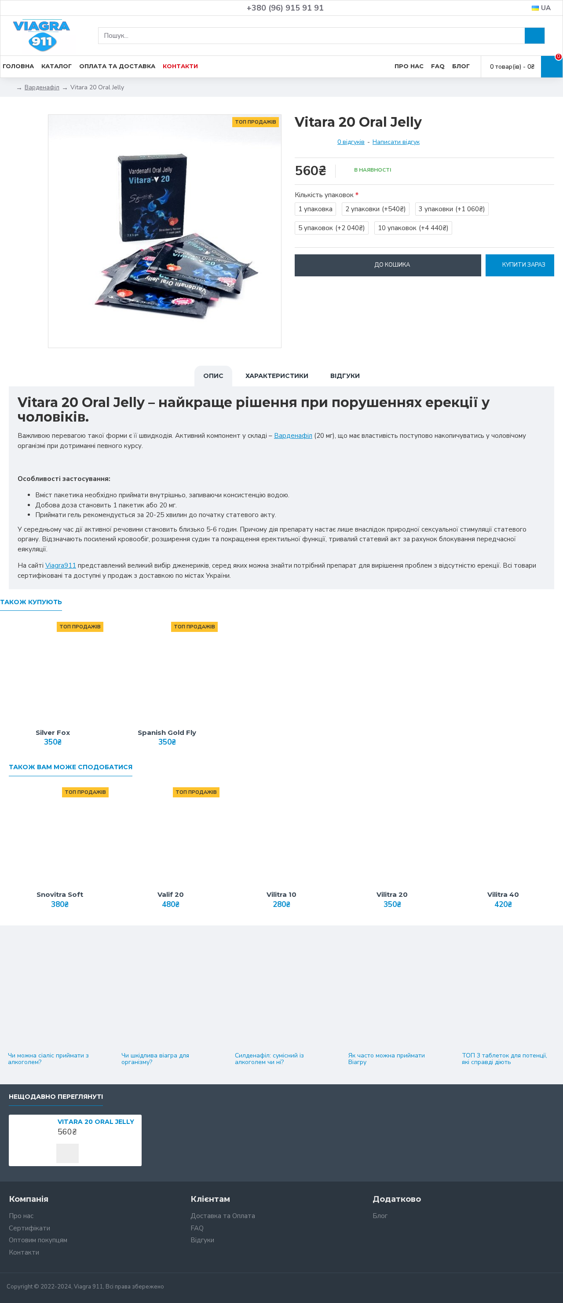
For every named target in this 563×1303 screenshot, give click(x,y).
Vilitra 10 (281, 894)
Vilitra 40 (503, 894)
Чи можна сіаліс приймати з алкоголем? (48, 1059)
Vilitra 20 (392, 894)
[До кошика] (67, 1153)
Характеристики (276, 376)
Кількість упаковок (324, 195)
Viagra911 (60, 565)
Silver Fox (53, 732)
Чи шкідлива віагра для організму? (155, 1059)
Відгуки (345, 376)
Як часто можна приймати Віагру (386, 1059)
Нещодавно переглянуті (56, 1097)
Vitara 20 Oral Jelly (96, 1122)
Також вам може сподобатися (70, 767)
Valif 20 (170, 894)
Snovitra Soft (60, 894)
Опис (213, 376)
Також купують (31, 602)
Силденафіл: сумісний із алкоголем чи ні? (269, 1059)
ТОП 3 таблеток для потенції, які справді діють (504, 1059)
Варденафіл (42, 87)
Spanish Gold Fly (167, 732)
